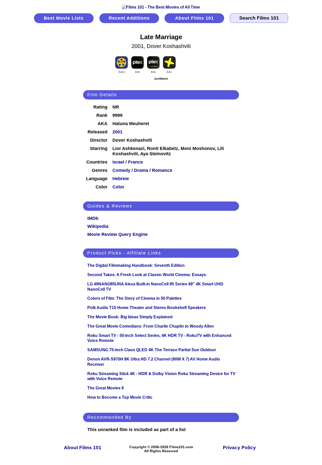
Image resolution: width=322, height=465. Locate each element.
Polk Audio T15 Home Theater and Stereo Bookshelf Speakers (146, 307)
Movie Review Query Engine (117, 234)
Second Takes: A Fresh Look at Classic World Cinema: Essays (146, 275)
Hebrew (120, 178)
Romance (162, 170)
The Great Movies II (105, 388)
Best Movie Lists (64, 18)
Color (118, 186)
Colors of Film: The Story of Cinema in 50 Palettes (134, 298)
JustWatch (161, 78)
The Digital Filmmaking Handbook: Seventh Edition (136, 265)
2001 (117, 131)
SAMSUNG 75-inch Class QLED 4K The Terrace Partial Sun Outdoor (151, 350)
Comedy (121, 170)
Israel (118, 162)
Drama (141, 170)
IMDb (92, 218)
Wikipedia (97, 226)
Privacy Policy (239, 447)
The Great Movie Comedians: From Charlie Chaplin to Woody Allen (150, 326)
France (135, 162)
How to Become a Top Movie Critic (119, 397)
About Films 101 (194, 18)
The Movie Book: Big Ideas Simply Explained (130, 317)
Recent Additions (129, 18)
